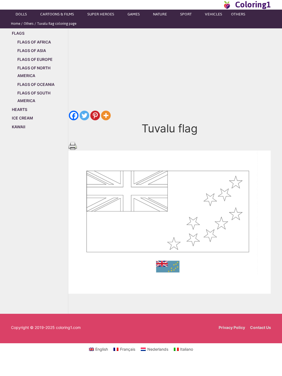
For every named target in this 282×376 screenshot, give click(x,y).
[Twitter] (84, 115)
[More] (106, 115)
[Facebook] (73, 115)
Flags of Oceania (36, 84)
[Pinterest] (95, 115)
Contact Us (260, 327)
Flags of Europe (35, 59)
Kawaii (18, 126)
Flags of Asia (31, 50)
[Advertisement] (39, 227)
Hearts (19, 109)
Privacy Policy (232, 327)
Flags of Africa (34, 42)
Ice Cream (22, 118)
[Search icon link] (217, 5)
